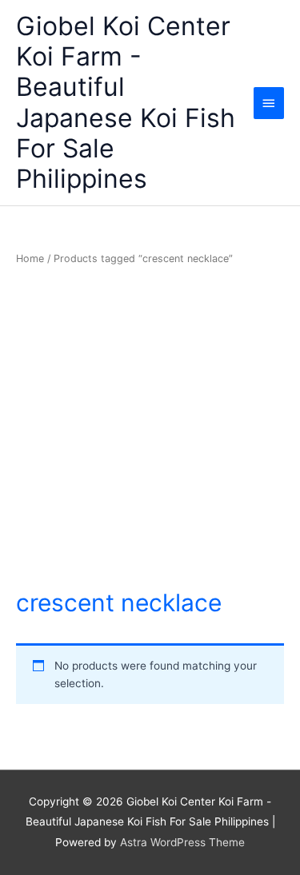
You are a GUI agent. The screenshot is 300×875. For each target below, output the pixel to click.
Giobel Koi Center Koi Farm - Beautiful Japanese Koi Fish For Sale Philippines (125, 102)
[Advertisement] (150, 428)
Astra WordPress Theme (182, 842)
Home (30, 258)
